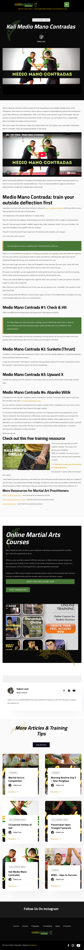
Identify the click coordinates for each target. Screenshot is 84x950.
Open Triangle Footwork (54, 208)
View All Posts (41, 744)
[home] (26, 4)
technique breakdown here (31, 401)
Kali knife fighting (9, 504)
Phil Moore (32, 945)
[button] (66, 4)
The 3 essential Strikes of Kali (14, 500)
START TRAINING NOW (18, 589)
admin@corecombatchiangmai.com (50, 9)
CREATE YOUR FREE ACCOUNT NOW (40, 581)
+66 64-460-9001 (25, 9)
